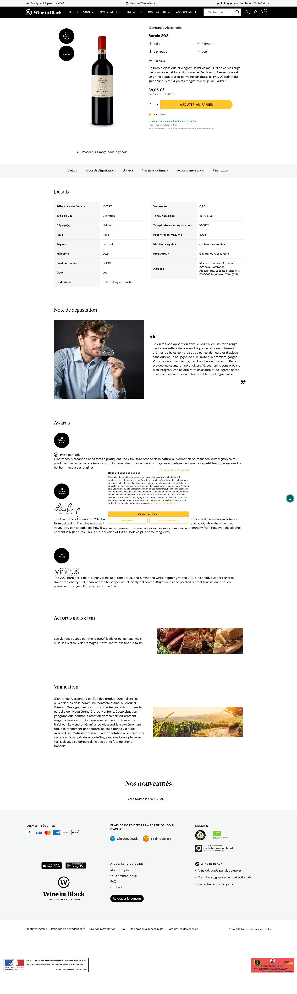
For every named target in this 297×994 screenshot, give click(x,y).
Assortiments (187, 12)
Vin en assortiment (155, 170)
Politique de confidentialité (68, 929)
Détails (73, 170)
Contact (116, 887)
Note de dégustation (100, 170)
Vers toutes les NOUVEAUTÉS (148, 799)
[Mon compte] (255, 12)
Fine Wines (134, 12)
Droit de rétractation (102, 929)
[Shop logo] (44, 12)
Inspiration (157, 12)
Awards (128, 170)
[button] (290, 498)
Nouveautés (110, 12)
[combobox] (222, 12)
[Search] (237, 12)
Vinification (221, 170)
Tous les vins (79, 12)
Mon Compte (119, 870)
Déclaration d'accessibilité (146, 929)
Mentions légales (36, 929)
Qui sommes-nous (123, 876)
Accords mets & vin (190, 170)
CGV (123, 929)
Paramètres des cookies (183, 929)
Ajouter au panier (196, 104)
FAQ (113, 881)
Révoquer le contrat (127, 898)
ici (164, 128)
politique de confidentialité (163, 503)
